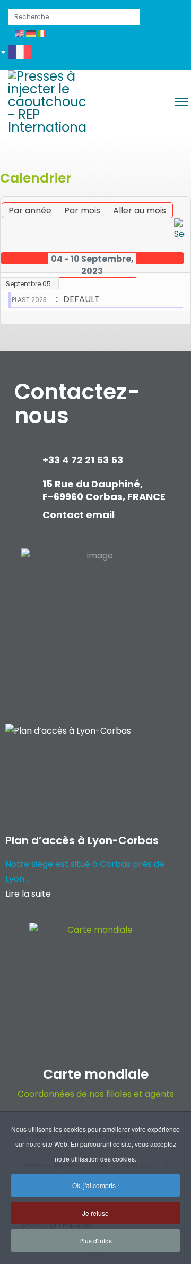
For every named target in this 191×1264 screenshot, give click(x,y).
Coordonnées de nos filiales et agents (96, 1094)
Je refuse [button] (95, 1212)
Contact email (79, 514)
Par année (29, 210)
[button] (20, 54)
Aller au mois (139, 210)
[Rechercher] (179, 230)
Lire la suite (28, 894)
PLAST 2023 (29, 299)
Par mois (82, 210)
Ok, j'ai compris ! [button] (95, 1185)
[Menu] (181, 102)
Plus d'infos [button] (95, 1240)
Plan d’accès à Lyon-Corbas (82, 840)
